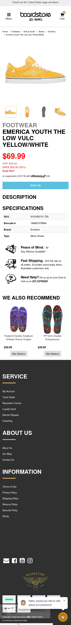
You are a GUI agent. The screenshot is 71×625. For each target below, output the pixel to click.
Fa (23, 260)
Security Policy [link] (10, 510)
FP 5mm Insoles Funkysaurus (52, 337)
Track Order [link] (8, 397)
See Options (18, 353)
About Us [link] (7, 447)
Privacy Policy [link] (9, 492)
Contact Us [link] (8, 459)
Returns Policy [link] (10, 504)
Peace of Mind (32, 247)
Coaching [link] (7, 420)
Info (48, 175)
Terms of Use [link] (9, 486)
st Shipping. (34, 260)
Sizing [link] (5, 516)
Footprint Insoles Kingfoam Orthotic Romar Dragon (18, 337)
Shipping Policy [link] (10, 498)
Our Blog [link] (7, 453)
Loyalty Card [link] (9, 409)
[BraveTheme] (35, 16)
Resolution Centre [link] (11, 403)
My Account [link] (8, 391)
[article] (18, 330)
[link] (14, 560)
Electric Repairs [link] (10, 415)
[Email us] (6, 560)
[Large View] (11, 112)
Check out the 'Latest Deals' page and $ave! (35, 2)
